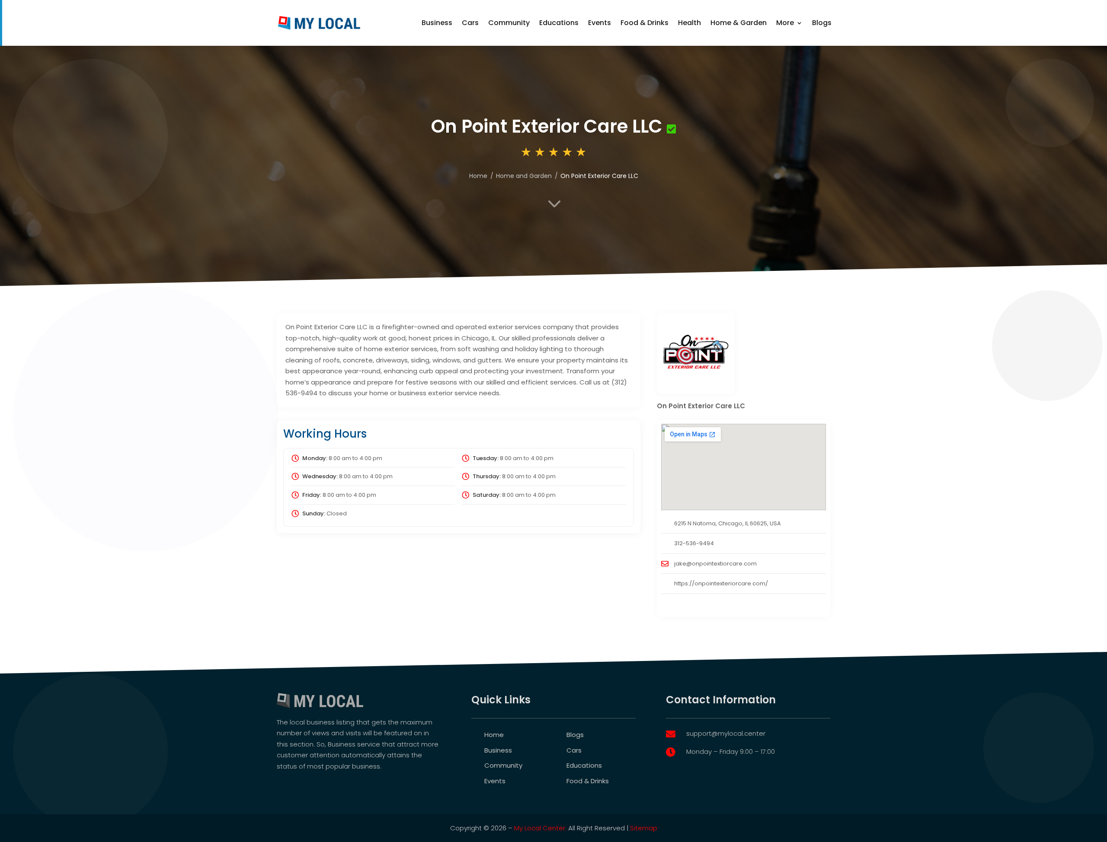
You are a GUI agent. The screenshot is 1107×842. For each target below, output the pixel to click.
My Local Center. (540, 827)
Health (689, 23)
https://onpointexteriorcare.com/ (721, 583)
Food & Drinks (645, 23)
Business (437, 23)
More (785, 23)
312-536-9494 (694, 543)
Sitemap (643, 827)
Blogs (822, 23)
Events (599, 23)
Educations (559, 23)
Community (509, 23)
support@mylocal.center (725, 733)
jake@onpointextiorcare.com (715, 563)
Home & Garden (738, 23)
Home (494, 734)
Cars (470, 23)
